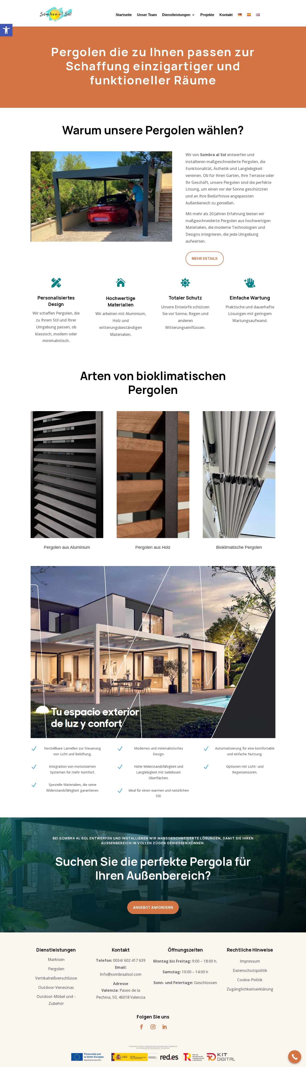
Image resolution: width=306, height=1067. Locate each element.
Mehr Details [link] (205, 258)
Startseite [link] (124, 15)
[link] (6, 30)
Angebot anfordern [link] (153, 907)
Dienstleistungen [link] (176, 15)
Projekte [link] (207, 15)
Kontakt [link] (226, 15)
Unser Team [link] (147, 15)
